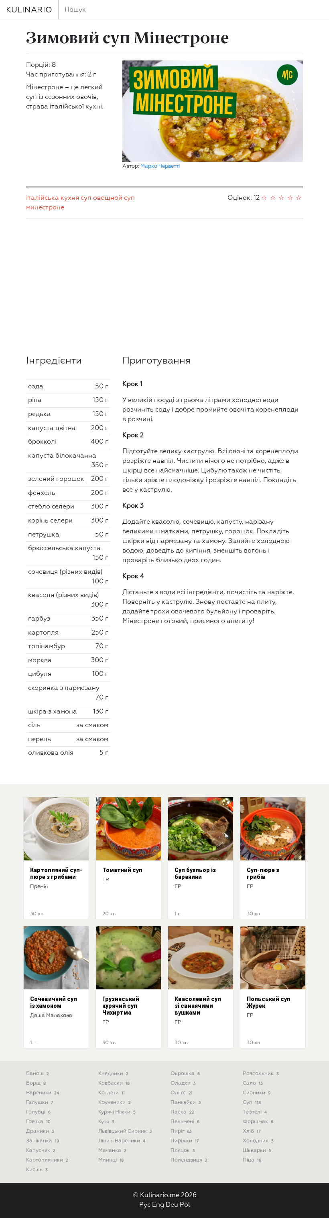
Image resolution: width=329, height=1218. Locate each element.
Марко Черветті (160, 166)
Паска (182, 1112)
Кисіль (36, 1169)
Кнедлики (113, 1073)
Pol (185, 1205)
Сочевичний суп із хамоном (53, 1002)
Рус (144, 1205)
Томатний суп (122, 870)
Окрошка (185, 1073)
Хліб (251, 1131)
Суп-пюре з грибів (263, 873)
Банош (37, 1073)
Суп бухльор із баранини (195, 873)
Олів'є (182, 1092)
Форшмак (258, 1121)
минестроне (45, 208)
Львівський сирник (125, 1131)
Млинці (111, 1160)
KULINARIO (29, 10)
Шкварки (257, 1150)
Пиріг (181, 1131)
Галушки (39, 1102)
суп (86, 198)
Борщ (36, 1083)
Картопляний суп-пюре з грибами (56, 873)
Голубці (38, 1112)
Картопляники (47, 1160)
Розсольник (260, 1073)
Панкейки (186, 1102)
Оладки (183, 1083)
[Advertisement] (164, 287)
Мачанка (112, 1150)
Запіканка (42, 1141)
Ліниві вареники (121, 1141)
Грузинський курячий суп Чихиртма (120, 1006)
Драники (40, 1131)
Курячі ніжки (117, 1112)
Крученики (114, 1102)
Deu (172, 1205)
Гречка (38, 1121)
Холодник (258, 1141)
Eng (158, 1205)
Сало (252, 1083)
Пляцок (183, 1150)
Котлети (111, 1092)
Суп (252, 1102)
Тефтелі (255, 1112)
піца (252, 1160)
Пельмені (185, 1121)
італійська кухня (52, 198)
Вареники (42, 1092)
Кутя (106, 1121)
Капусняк (40, 1150)
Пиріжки (185, 1141)
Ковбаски (114, 1083)
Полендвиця (189, 1160)
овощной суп (114, 198)
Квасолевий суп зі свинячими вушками (198, 1006)
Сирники (256, 1092)
